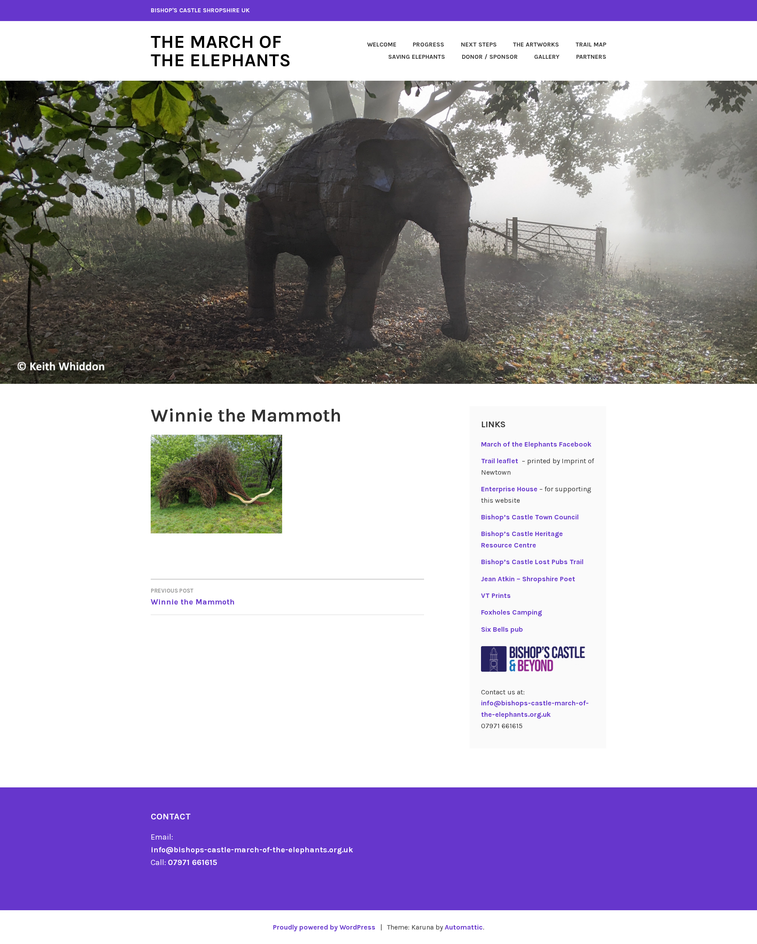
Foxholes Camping (511, 612)
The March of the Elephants (221, 51)
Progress (428, 44)
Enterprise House (509, 489)
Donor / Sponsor (490, 57)
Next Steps (479, 44)
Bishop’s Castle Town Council (530, 517)
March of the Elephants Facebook (536, 444)
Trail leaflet (499, 461)
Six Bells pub (502, 629)
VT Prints (496, 595)
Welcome (381, 44)
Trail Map (591, 44)
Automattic (464, 927)
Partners (591, 57)
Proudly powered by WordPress (324, 927)
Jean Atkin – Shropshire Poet (528, 579)
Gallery (546, 57)
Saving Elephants (416, 57)
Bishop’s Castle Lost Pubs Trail (532, 562)
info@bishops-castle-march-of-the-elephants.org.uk (252, 850)
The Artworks (536, 44)
